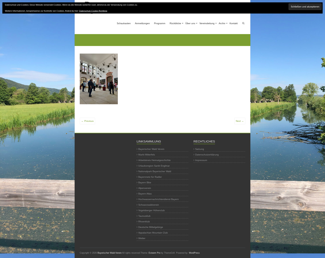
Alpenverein (144, 188)
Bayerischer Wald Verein (151, 149)
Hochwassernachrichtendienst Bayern (158, 199)
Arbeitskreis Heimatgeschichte (154, 160)
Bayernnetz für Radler (150, 177)
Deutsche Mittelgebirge (150, 227)
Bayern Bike (144, 182)
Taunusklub (144, 216)
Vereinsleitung (206, 23)
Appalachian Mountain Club (153, 232)
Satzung (199, 149)
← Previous (87, 121)
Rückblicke (175, 23)
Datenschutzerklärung (207, 154)
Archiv (222, 23)
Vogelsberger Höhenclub (151, 210)
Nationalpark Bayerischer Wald (154, 171)
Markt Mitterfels (146, 154)
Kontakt (234, 23)
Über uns (190, 23)
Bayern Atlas (145, 193)
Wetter (141, 238)
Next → (240, 121)
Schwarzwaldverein (148, 204)
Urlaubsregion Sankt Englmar (154, 165)
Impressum (201, 160)
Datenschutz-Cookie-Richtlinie (93, 11)
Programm (159, 23)
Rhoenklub (144, 221)
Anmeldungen (142, 23)
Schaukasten (124, 23)
